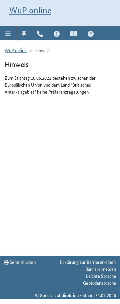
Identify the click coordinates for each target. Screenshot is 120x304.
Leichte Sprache (101, 275)
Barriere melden (100, 269)
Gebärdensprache (99, 282)
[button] (8, 33)
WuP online (30, 10)
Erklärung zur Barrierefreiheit (88, 262)
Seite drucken (22, 262)
